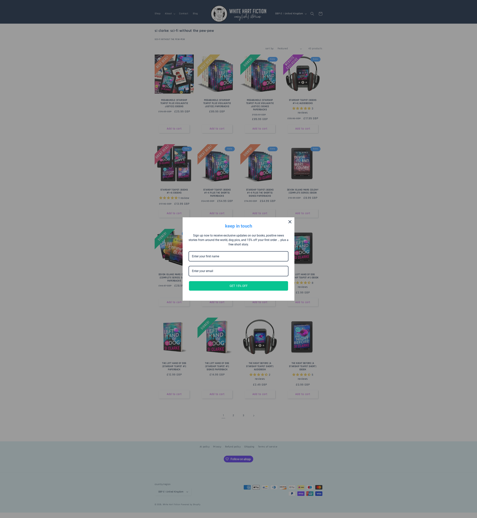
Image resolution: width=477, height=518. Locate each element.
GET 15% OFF (239, 286)
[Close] (289, 221)
